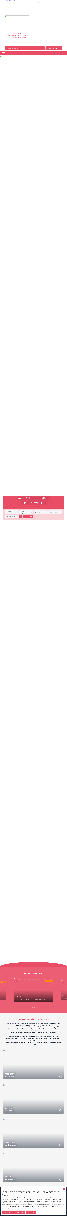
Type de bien (23, 511)
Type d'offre (8, 511)
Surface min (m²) (11, 516)
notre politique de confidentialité (11, 1208)
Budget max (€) (54, 512)
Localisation (38, 512)
